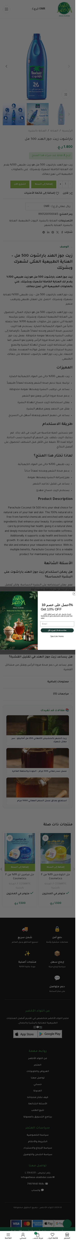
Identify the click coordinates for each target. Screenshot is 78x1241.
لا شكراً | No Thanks (57, 636)
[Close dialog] (74, 593)
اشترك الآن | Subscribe (57, 630)
